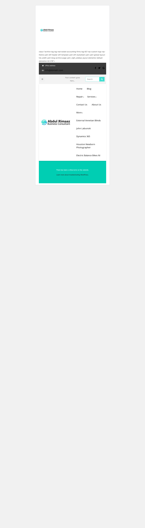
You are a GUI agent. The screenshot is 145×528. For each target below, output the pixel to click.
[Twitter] (99, 68)
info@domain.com (54, 70)
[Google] (104, 68)
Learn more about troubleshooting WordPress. (72, 175)
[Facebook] (95, 68)
